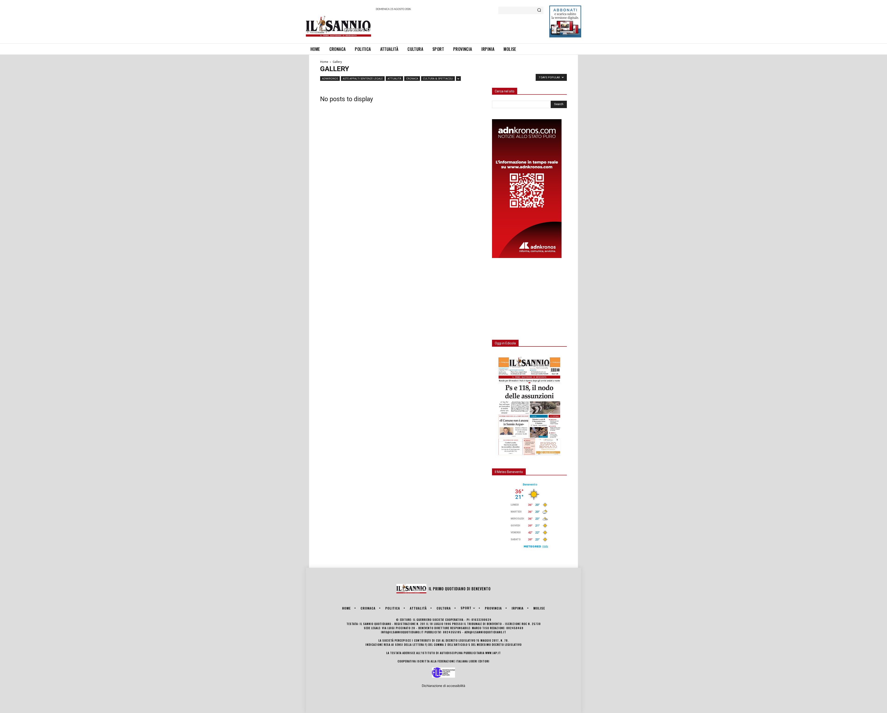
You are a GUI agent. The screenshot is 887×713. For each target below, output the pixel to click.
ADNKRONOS (330, 78)
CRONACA (412, 78)
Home (324, 62)
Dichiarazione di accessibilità (443, 686)
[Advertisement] (460, 26)
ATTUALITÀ (394, 78)
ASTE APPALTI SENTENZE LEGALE (363, 78)
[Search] (539, 10)
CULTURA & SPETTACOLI (438, 78)
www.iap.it (493, 653)
